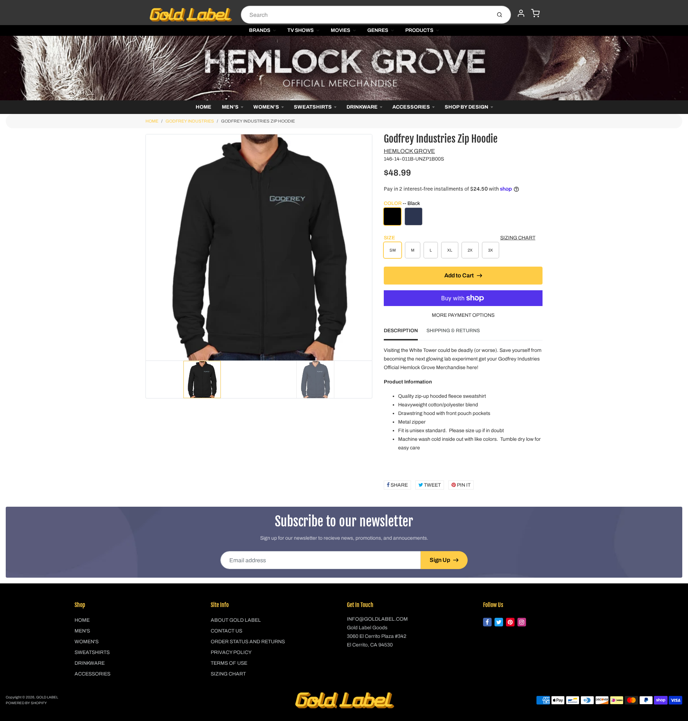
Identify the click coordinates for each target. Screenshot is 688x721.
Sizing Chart (517, 237)
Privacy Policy (231, 652)
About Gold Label (236, 620)
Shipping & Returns (453, 330)
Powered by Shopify (26, 703)
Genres (377, 30)
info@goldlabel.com (377, 619)
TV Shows (300, 30)
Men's (230, 107)
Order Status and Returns (248, 641)
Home (203, 107)
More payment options (463, 315)
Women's (266, 107)
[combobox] (365, 15)
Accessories (411, 107)
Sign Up (440, 560)
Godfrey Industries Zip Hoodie (258, 121)
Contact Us (226, 631)
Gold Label (47, 697)
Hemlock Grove (409, 151)
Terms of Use (229, 663)
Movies (340, 30)
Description (401, 330)
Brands (259, 30)
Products (419, 30)
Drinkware (362, 107)
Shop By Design (466, 107)
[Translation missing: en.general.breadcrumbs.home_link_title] (344, 68)
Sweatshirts (313, 107)
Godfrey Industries (190, 121)
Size (389, 237)
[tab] (405, 332)
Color (402, 203)
